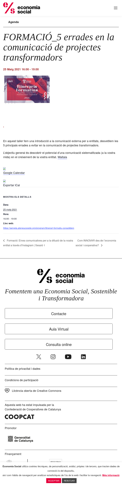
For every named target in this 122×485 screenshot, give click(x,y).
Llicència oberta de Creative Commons (36, 390)
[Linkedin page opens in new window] (83, 356)
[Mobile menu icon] (115, 8)
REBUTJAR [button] (69, 480)
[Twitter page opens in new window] (38, 356)
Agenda (13, 22)
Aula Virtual (58, 329)
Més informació (110, 475)
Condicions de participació (21, 380)
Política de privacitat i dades (22, 368)
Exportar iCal (11, 185)
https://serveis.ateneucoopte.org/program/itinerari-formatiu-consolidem (38, 228)
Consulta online (59, 344)
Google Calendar (14, 173)
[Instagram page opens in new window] (53, 356)
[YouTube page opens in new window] (68, 356)
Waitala (62, 157)
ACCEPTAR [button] (53, 480)
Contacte (58, 313)
